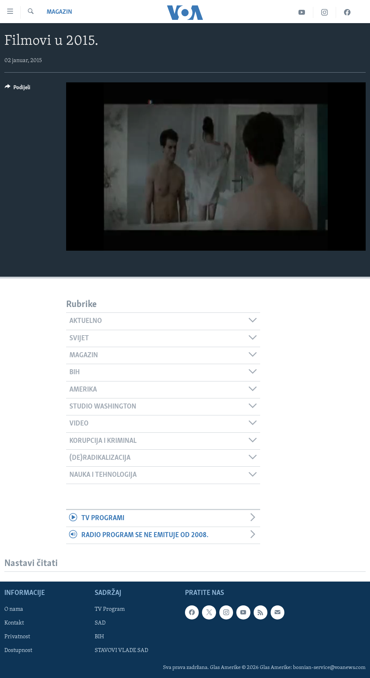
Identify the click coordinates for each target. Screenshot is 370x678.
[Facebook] (347, 12)
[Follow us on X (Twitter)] (209, 612)
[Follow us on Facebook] (192, 612)
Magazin (59, 12)
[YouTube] (302, 12)
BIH (99, 637)
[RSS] (260, 612)
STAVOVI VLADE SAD (121, 651)
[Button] (17, 89)
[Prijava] (277, 612)
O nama (13, 610)
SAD (100, 623)
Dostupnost (18, 651)
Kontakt (14, 623)
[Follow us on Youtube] (243, 612)
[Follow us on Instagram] (226, 612)
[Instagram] (324, 12)
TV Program (110, 610)
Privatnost (17, 637)
